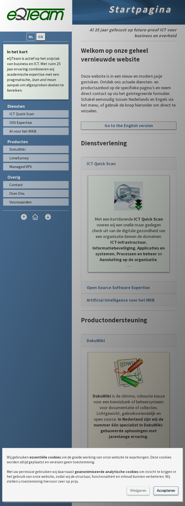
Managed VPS (20, 166)
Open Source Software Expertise (118, 287)
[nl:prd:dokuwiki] (129, 372)
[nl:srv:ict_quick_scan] (129, 196)
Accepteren (166, 490)
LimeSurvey (19, 158)
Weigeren (138, 490)
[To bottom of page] (48, 217)
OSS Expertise (20, 122)
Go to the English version (129, 125)
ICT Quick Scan (101, 163)
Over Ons (17, 193)
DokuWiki (96, 340)
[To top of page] (23, 217)
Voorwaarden (20, 202)
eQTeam (14, 58)
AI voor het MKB (22, 131)
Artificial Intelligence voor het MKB (121, 300)
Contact (16, 184)
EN (40, 36)
